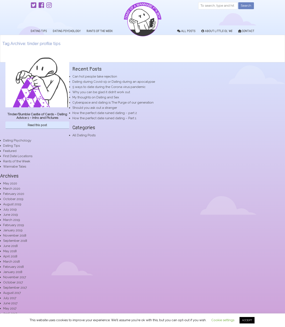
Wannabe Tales (14, 166)
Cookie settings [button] (222, 320)
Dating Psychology (67, 31)
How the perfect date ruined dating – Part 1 (104, 118)
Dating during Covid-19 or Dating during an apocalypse (113, 82)
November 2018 (14, 235)
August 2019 (12, 204)
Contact (247, 31)
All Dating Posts (84, 135)
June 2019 (10, 215)
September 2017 (15, 287)
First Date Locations (17, 156)
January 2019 (13, 230)
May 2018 (10, 251)
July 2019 (10, 209)
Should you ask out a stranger (94, 108)
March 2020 (11, 188)
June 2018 (10, 246)
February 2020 (13, 194)
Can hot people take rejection (94, 76)
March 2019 (11, 220)
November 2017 (14, 277)
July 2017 (9, 298)
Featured (9, 151)
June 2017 (10, 303)
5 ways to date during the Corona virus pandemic (109, 87)
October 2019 (13, 199)
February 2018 (13, 267)
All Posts (187, 31)
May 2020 (10, 183)
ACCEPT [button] (247, 320)
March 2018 (11, 261)
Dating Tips (39, 31)
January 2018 (12, 272)
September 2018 (15, 241)
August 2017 (12, 293)
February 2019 (13, 225)
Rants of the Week (100, 31)
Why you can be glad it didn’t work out (101, 92)
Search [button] (246, 6)
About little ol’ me (218, 31)
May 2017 (9, 308)
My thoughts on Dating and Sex (95, 97)
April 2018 (10, 256)
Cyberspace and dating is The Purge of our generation (113, 102)
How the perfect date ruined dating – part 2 (104, 113)
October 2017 (13, 282)
